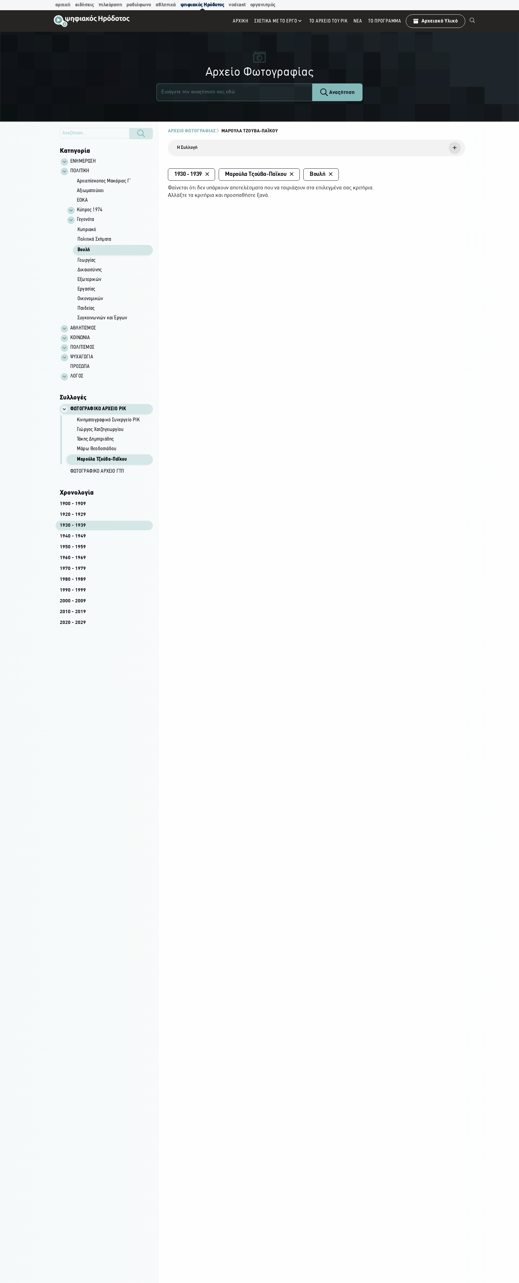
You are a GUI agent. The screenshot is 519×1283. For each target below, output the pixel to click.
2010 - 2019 (73, 612)
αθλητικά (166, 5)
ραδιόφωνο (138, 5)
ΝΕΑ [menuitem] (358, 21)
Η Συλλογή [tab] (187, 148)
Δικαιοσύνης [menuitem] (89, 270)
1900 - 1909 (73, 504)
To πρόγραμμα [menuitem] (384, 21)
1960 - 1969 (73, 558)
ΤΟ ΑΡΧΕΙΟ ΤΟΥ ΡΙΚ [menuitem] (328, 21)
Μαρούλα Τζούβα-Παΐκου (249, 131)
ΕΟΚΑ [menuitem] (82, 200)
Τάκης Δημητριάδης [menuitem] (95, 439)
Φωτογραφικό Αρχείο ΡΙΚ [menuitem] (98, 409)
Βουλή (317, 174)
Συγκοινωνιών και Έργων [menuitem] (102, 318)
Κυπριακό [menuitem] (86, 230)
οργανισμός (262, 5)
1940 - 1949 (73, 536)
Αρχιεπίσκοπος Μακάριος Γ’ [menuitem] (104, 181)
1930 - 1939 (73, 525)
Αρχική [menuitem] (240, 21)
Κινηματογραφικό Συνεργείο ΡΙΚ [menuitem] (108, 420)
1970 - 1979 (73, 569)
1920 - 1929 (73, 515)
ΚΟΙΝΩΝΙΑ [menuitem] (80, 338)
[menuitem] (472, 21)
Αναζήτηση (341, 92)
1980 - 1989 (73, 579)
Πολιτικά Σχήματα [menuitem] (94, 239)
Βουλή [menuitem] (83, 250)
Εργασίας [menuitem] (86, 289)
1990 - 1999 (73, 590)
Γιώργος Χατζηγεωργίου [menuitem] (100, 429)
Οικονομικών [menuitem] (90, 299)
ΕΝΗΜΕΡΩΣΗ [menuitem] (83, 161)
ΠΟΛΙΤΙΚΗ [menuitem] (80, 171)
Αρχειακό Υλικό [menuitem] (439, 21)
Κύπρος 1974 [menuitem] (89, 210)
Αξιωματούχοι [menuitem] (90, 191)
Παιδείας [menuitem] (86, 308)
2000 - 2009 (73, 601)
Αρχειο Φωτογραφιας (192, 131)
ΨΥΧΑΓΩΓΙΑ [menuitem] (81, 357)
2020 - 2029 (73, 623)
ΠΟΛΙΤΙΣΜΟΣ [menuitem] (82, 347)
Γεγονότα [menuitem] (85, 219)
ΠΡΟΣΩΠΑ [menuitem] (80, 366)
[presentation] (316, 148)
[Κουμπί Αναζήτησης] (141, 133)
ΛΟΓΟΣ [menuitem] (76, 376)
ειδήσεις (84, 5)
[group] (109, 250)
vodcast (237, 5)
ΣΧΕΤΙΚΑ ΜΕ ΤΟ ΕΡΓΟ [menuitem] (275, 21)
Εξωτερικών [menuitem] (89, 279)
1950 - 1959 (73, 547)
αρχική (63, 5)
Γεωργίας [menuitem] (86, 260)
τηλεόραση (110, 5)
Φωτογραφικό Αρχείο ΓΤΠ (97, 471)
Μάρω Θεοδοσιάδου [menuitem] (96, 449)
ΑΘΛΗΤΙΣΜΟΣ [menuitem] (83, 328)
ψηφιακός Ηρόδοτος (202, 5)
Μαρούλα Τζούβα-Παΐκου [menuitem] (102, 459)
